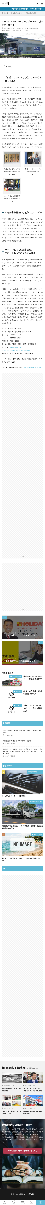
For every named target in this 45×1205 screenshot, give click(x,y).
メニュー (22, 1203)
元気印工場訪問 (31, 13)
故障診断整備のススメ (36, 772)
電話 (31, 1203)
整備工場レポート (16, 13)
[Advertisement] (22, 464)
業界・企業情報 (38, 834)
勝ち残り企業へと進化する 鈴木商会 (33, 1112)
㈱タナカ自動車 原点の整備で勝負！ (32, 692)
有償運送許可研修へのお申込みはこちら (22, 1151)
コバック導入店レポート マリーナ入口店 (12, 1112)
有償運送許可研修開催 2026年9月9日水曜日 (17, 741)
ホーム (4, 1203)
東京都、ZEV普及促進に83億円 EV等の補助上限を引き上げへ (22, 859)
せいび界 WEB (29, 1194)
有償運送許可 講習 (36, 802)
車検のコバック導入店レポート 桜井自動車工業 (32, 708)
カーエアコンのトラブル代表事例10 (14, 796)
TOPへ (40, 1203)
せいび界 (18, 691)
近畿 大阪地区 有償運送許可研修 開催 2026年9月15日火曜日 (22, 732)
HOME (6, 13)
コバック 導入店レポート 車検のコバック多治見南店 (32, 1089)
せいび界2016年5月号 (10, 30)
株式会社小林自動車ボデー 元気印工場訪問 (32, 677)
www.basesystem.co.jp (32, 367)
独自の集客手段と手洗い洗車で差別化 (12, 1089)
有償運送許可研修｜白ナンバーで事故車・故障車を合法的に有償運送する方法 (22, 827)
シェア (13, 1203)
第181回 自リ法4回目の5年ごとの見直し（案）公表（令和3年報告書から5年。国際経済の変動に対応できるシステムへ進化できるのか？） (22, 751)
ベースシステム (23, 30)
